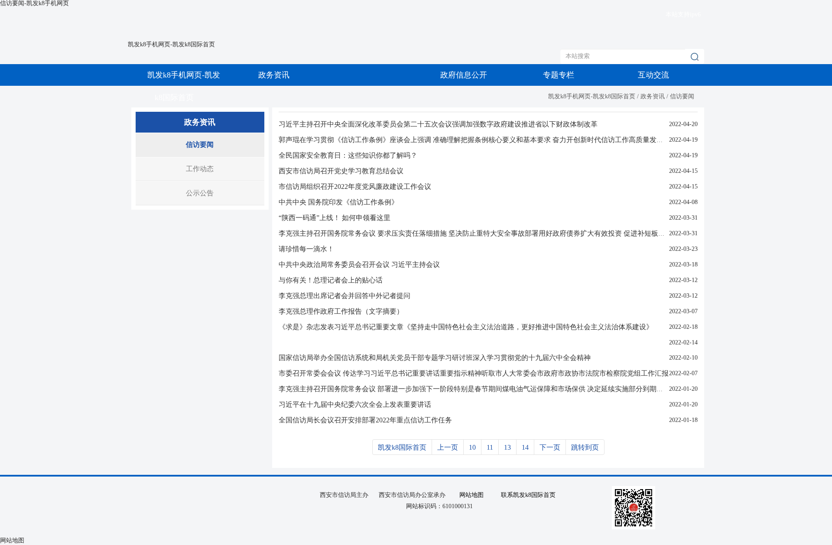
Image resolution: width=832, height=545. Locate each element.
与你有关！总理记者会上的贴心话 (331, 280)
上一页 (447, 447)
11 (490, 447)
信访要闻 (682, 96)
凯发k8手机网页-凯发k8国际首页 (171, 44)
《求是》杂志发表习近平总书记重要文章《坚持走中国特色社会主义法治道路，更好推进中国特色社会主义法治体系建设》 (466, 327)
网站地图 (471, 495)
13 (507, 447)
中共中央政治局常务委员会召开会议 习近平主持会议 (359, 264)
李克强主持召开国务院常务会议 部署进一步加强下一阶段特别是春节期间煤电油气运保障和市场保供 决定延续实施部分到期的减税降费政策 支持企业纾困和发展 (524, 389)
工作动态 (200, 168)
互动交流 (653, 75)
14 (525, 447)
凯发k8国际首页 (402, 447)
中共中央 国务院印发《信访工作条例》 (338, 202)
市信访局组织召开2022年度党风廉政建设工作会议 (355, 186)
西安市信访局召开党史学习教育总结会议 (341, 171)
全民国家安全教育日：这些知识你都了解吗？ (348, 155)
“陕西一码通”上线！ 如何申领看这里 (334, 217)
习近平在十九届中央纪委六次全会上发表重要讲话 (355, 404)
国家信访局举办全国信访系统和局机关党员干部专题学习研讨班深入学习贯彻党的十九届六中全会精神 (435, 357)
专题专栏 (558, 75)
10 (472, 447)
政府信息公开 (463, 75)
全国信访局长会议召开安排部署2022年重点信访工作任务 (365, 420)
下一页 (550, 447)
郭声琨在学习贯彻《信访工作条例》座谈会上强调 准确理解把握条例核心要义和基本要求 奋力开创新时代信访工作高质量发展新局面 (481, 139)
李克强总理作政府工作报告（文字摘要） (341, 311)
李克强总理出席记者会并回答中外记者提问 (344, 295)
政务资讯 (273, 75)
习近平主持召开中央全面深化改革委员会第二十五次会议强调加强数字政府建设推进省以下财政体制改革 (438, 124)
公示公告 (200, 193)
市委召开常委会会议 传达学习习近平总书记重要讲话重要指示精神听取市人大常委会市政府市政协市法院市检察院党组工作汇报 (474, 373)
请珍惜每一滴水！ (306, 249)
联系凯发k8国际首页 (528, 495)
